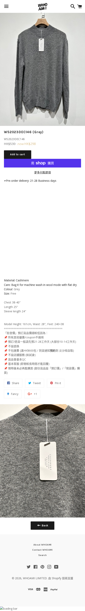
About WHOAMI (42, 544)
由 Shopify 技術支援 (60, 578)
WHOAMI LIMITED (35, 578)
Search (42, 555)
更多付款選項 (42, 172)
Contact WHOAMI (42, 549)
